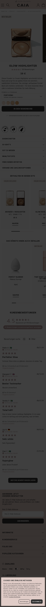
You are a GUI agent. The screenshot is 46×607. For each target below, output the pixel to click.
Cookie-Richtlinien (14, 597)
